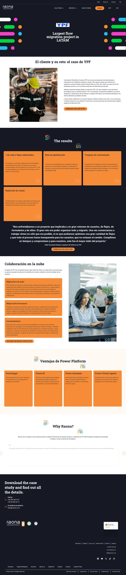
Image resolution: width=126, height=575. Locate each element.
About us (105, 2)
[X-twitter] (106, 559)
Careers (113, 2)
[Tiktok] (110, 559)
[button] (120, 2)
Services (33, 567)
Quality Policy (78, 567)
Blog (98, 2)
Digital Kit (51, 567)
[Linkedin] (98, 559)
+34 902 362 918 (111, 547)
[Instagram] (114, 559)
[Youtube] (102, 559)
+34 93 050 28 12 (111, 550)
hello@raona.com (111, 553)
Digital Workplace (22, 567)
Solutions (10, 567)
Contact (68, 567)
